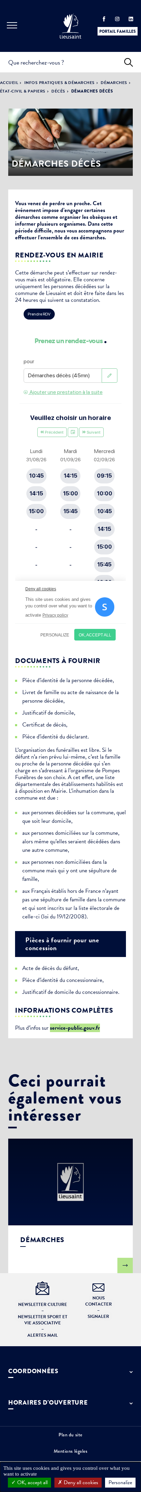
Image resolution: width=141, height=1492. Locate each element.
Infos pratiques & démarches (59, 83)
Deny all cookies (80, 1482)
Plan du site (70, 1434)
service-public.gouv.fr (75, 1028)
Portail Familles (117, 31)
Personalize (120, 1482)
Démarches (114, 83)
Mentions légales (71, 1451)
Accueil (9, 83)
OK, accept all (32, 1482)
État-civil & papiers (23, 91)
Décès (58, 91)
